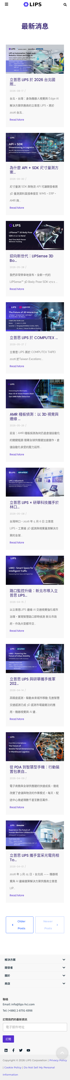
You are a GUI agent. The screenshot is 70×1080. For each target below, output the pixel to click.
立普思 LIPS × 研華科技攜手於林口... (34, 504)
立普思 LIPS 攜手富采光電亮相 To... (34, 857)
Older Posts (21, 925)
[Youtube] (28, 1050)
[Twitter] (21, 1050)
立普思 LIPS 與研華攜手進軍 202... (32, 681)
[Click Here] (6, 4)
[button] (65, 4)
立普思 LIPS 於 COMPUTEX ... (34, 338)
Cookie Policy (12, 1067)
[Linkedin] (6, 1050)
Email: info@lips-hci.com (19, 1004)
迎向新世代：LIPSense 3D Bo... (31, 258)
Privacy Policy (58, 1060)
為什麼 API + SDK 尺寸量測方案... (34, 170)
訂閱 (8, 1039)
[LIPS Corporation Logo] (32, 4)
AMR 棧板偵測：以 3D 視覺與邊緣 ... (34, 416)
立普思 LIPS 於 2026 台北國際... (32, 82)
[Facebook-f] (13, 1050)
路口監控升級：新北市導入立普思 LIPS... (34, 593)
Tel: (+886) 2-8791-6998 (17, 1010)
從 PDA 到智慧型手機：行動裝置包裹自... (35, 769)
